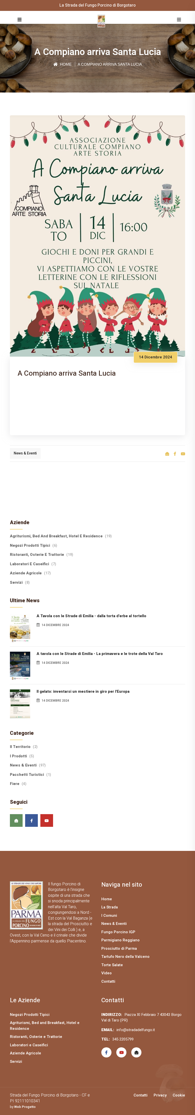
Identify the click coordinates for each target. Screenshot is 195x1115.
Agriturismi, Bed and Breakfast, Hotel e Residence (61, 536)
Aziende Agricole (30, 573)
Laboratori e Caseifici (33, 564)
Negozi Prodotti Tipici (33, 545)
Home (65, 64)
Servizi (20, 582)
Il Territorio (24, 747)
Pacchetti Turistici (30, 774)
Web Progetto (25, 1107)
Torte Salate (112, 965)
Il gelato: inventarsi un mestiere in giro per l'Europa (83, 691)
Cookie (179, 1095)
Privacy (160, 1095)
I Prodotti (22, 756)
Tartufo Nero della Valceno (125, 956)
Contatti (108, 981)
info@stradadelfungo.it (136, 1030)
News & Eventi (25, 453)
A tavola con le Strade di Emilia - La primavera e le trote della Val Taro (100, 653)
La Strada (109, 907)
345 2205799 (123, 1039)
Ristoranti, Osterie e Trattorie (41, 554)
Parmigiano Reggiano (120, 940)
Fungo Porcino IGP (118, 932)
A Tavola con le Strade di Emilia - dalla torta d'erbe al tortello (91, 616)
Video (106, 973)
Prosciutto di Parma (119, 948)
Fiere (18, 784)
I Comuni (109, 915)
